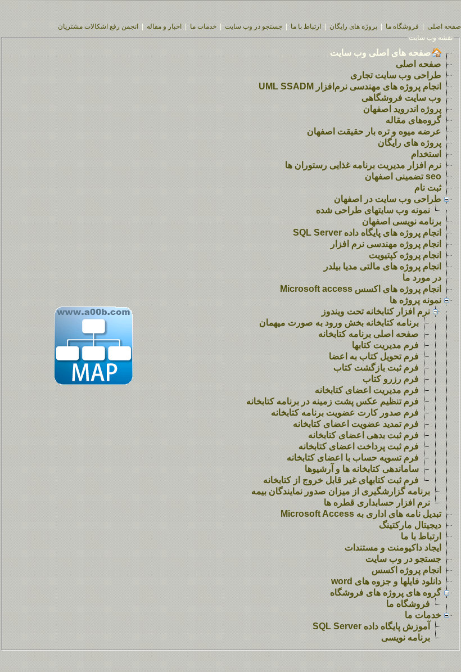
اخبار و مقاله (164, 26)
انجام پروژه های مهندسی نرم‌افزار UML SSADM (350, 86)
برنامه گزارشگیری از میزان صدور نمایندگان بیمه (340, 491)
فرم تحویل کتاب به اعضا (374, 356)
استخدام (426, 154)
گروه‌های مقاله (413, 120)
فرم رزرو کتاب (391, 379)
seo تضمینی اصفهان (403, 176)
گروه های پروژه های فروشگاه (385, 592)
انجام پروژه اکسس (406, 570)
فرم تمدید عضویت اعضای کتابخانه (356, 424)
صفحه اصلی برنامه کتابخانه (368, 334)
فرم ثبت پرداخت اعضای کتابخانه (359, 446)
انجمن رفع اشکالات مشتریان (98, 26)
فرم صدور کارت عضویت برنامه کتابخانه (345, 412)
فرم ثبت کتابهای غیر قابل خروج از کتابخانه (341, 480)
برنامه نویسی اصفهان (401, 221)
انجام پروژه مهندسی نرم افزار (386, 244)
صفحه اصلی (444, 26)
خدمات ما (203, 26)
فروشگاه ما (402, 26)
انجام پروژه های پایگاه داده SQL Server (367, 232)
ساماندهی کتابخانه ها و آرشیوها (362, 468)
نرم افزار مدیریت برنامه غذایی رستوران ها (363, 165)
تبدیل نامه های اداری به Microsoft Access (361, 513)
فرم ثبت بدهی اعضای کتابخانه (363, 435)
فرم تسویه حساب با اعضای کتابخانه (353, 457)
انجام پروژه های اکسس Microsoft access (360, 289)
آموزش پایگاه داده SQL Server (371, 626)
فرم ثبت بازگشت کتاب (376, 367)
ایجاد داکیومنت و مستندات (393, 547)
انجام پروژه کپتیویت (405, 255)
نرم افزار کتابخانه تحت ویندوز (376, 311)
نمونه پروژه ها (415, 300)
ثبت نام (427, 187)
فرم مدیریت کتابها (385, 345)
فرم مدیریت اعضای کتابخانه (367, 390)
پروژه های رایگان (353, 26)
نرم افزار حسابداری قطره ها (377, 502)
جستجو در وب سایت (253, 26)
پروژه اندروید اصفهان (402, 109)
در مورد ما (422, 277)
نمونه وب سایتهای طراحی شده (373, 210)
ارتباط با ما (306, 26)
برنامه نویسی (405, 637)
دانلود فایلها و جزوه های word (386, 581)
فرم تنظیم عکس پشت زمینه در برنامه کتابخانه (332, 401)
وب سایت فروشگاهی (401, 97)
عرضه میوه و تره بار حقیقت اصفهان (374, 131)
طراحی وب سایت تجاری (395, 75)
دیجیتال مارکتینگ (410, 525)
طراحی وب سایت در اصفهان (387, 199)
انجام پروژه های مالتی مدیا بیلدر (382, 266)
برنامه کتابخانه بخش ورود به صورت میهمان (339, 322)
